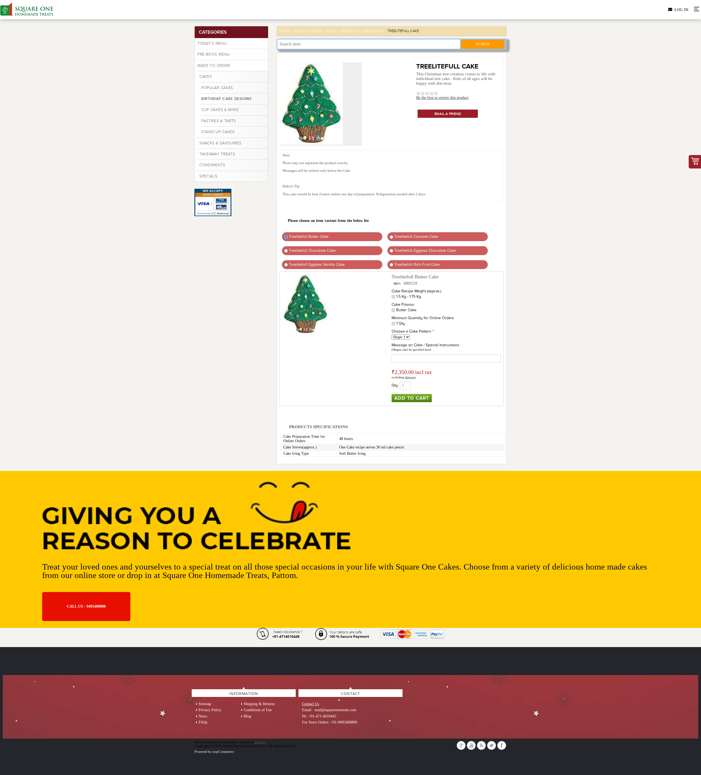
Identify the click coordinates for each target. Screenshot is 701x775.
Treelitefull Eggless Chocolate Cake (424, 250)
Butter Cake (406, 310)
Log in (680, 9)
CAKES (205, 77)
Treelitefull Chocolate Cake (312, 250)
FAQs (203, 722)
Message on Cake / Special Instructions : (426, 345)
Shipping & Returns (259, 704)
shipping (410, 377)
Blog (247, 716)
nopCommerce (223, 752)
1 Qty (400, 323)
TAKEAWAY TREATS (217, 154)
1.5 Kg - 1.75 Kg (408, 296)
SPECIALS (208, 176)
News (203, 716)
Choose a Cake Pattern (411, 331)
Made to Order (213, 66)
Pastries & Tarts (218, 121)
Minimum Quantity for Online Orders (423, 318)
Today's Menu (212, 43)
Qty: (395, 385)
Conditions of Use (258, 710)
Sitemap (205, 704)
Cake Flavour (403, 304)
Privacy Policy (210, 710)
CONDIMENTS (212, 165)
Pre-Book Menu (213, 54)
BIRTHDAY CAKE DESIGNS (226, 98)
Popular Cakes (217, 88)
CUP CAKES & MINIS (220, 110)
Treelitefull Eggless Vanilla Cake (316, 264)
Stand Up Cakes (218, 132)
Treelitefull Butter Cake (308, 236)
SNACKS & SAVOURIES (220, 143)
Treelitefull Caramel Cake (415, 236)
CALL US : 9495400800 (86, 606)
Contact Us (310, 704)
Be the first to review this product (442, 98)
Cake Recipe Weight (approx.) (416, 291)
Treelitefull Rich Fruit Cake (416, 264)
